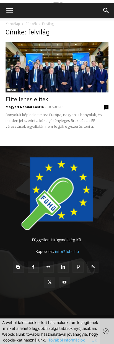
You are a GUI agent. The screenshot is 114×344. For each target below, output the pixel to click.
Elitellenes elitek (27, 99)
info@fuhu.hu (67, 251)
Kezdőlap (13, 23)
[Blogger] (18, 267)
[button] (9, 10)
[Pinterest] (78, 267)
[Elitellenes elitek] (57, 67)
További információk (66, 340)
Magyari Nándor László (25, 107)
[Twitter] (49, 282)
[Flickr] (48, 267)
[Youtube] (64, 282)
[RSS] (93, 267)
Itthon (11, 90)
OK (94, 340)
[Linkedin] (63, 267)
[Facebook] (33, 267)
